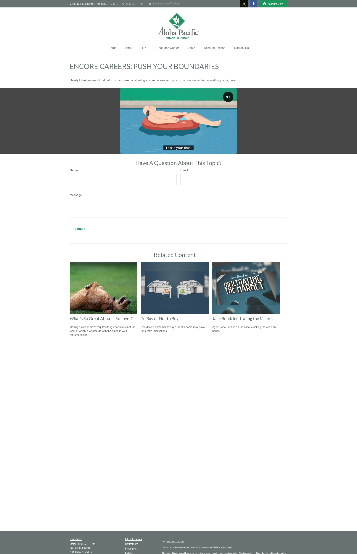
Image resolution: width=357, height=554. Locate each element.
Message (76, 195)
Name (74, 170)
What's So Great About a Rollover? (101, 318)
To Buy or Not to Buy (159, 318)
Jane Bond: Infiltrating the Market (242, 318)
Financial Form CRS (175, 541)
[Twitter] (244, 3)
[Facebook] (253, 3)
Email (184, 170)
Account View (275, 4)
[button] (112, 48)
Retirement (131, 544)
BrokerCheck (227, 547)
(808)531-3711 (135, 4)
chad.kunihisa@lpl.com (166, 3)
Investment (131, 548)
